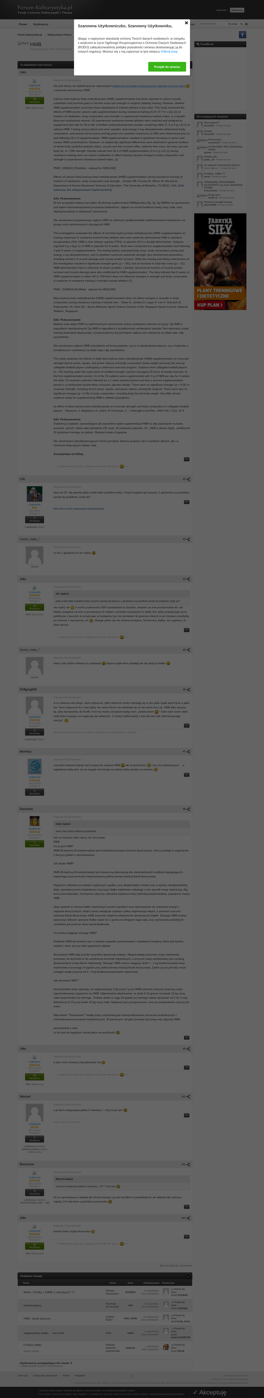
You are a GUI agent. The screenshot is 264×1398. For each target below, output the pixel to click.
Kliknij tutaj (169, 51)
